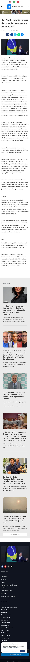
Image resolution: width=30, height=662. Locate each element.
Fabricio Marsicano (7, 627)
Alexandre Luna (5, 615)
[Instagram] (8, 566)
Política (3, 593)
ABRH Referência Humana (9, 607)
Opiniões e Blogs (6, 590)
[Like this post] (8, 34)
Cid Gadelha (4, 620)
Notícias (3, 588)
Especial (3, 579)
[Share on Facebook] (11, 34)
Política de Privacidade (7, 647)
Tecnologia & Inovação (8, 596)
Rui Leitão (4, 640)
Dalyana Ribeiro (5, 622)
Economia (4, 577)
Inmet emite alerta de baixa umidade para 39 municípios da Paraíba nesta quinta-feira (14, 520)
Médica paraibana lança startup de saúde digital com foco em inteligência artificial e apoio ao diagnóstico (14, 310)
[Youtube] (5, 566)
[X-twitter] (11, 566)
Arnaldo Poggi (5, 617)
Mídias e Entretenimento (9, 585)
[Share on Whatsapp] (18, 34)
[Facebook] (2, 566)
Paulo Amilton (5, 633)
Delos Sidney (5, 625)
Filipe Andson (5, 630)
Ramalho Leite (5, 635)
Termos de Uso (15, 647)
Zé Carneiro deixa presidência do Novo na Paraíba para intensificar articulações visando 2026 (14, 480)
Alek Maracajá (5, 612)
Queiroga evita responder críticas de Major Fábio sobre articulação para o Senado (14, 396)
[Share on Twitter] (15, 34)
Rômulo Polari (5, 638)
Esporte (3, 582)
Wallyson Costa (7, 30)
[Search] (28, 7)
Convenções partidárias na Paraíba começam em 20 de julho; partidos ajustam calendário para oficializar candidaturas (14, 355)
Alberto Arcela (5, 610)
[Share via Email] (22, 34)
